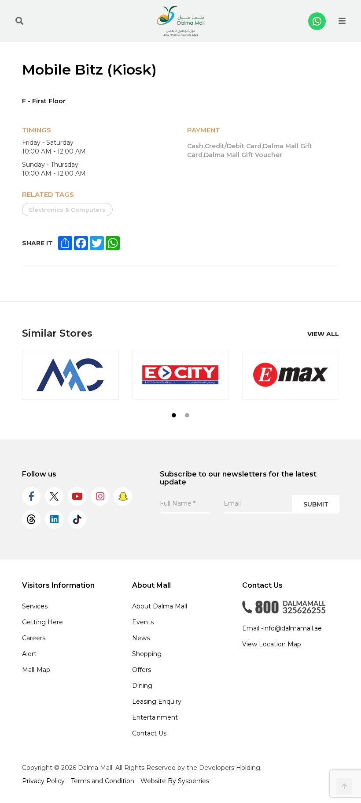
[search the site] (19, 21)
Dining (142, 686)
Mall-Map (36, 670)
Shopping (147, 654)
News (141, 638)
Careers (33, 638)
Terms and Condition (102, 781)
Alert (29, 654)
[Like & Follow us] (31, 496)
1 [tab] (173, 415)
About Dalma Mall (159, 606)
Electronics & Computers (67, 209)
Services (35, 606)
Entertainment (155, 717)
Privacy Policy (43, 781)
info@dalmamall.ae (292, 628)
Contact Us (149, 733)
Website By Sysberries (174, 781)
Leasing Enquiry (156, 701)
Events (143, 622)
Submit (315, 504)
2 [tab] (187, 415)
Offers (141, 670)
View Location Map (271, 644)
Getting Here (42, 622)
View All (323, 334)
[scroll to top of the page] (344, 786)
